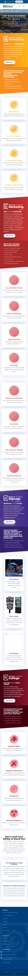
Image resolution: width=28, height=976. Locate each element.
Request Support (7, 962)
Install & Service (6, 930)
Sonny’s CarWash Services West (10, 912)
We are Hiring (6, 941)
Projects (5, 938)
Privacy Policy (6, 944)
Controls (5, 924)
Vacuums (5, 927)
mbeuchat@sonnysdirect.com (10, 954)
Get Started (9, 62)
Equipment (5, 918)
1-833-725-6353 (9, 1)
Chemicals (5, 921)
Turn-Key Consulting (7, 915)
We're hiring (19, 1)
